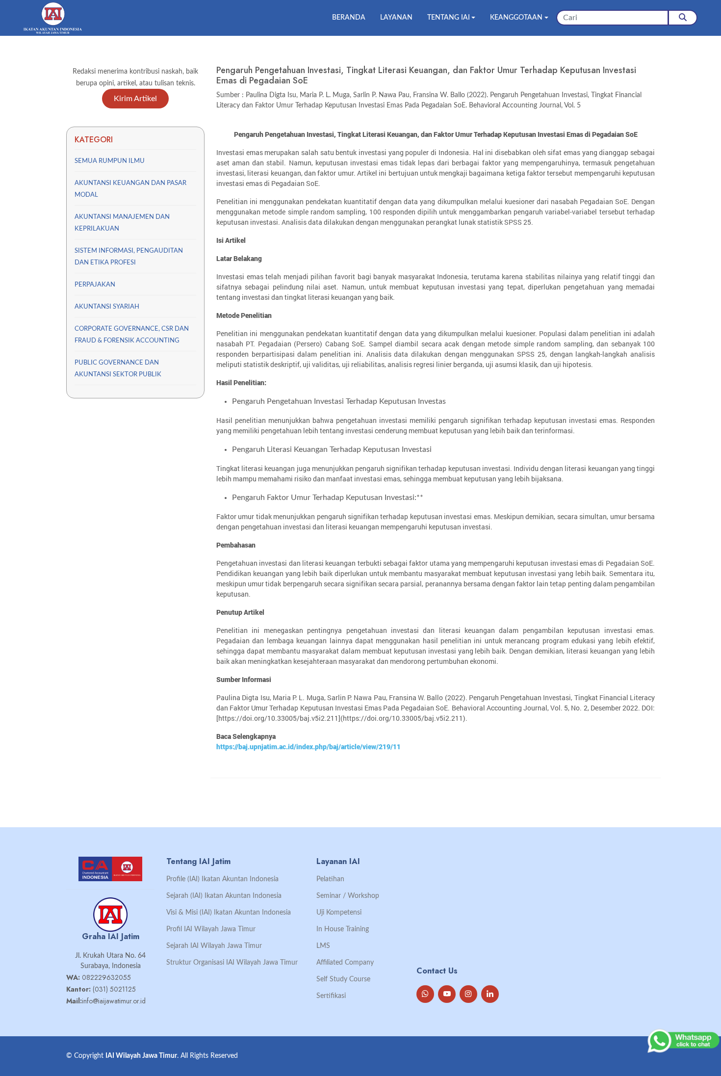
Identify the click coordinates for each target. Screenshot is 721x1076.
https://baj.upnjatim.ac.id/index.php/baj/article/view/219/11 (308, 746)
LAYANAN (396, 17)
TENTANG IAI (448, 17)
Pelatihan (330, 879)
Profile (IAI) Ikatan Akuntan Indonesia (222, 879)
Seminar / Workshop (347, 895)
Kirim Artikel (135, 99)
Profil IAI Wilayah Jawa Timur (211, 929)
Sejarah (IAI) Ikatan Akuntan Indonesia (224, 895)
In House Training (342, 929)
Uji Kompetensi (338, 912)
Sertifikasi (331, 996)
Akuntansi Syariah (107, 307)
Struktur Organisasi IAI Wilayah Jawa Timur (232, 962)
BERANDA (348, 17)
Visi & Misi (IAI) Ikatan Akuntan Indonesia (228, 912)
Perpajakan (95, 285)
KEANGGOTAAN (516, 17)
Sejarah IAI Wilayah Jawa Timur (214, 946)
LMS (323, 946)
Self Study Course (343, 979)
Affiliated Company (345, 962)
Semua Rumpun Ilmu (110, 161)
